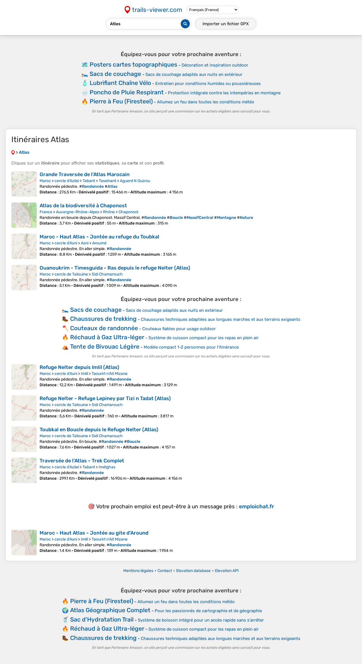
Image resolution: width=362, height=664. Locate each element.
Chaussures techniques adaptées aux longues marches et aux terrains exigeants (220, 319)
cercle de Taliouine (71, 274)
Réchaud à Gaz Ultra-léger (107, 337)
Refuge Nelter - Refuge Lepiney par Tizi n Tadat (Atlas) (105, 398)
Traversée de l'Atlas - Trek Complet (82, 461)
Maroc (45, 180)
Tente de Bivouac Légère (104, 346)
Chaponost (128, 212)
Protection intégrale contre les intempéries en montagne (224, 92)
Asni (85, 243)
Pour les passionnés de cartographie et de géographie (208, 610)
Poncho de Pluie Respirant (127, 92)
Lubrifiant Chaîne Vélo (120, 82)
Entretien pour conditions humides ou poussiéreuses (208, 83)
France (46, 212)
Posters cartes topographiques (133, 64)
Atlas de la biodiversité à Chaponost (83, 205)
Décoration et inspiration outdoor (215, 65)
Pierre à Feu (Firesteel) (121, 101)
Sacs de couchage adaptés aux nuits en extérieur (193, 74)
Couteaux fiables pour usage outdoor (179, 328)
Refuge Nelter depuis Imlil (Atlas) (79, 367)
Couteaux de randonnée (104, 328)
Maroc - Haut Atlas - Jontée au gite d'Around (94, 533)
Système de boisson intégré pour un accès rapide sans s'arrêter (201, 620)
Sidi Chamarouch (107, 274)
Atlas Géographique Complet (110, 610)
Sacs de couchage (115, 73)
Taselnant (107, 180)
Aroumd (99, 243)
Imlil (84, 373)
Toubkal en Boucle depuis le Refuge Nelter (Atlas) (99, 429)
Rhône (109, 212)
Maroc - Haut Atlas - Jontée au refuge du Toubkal (99, 237)
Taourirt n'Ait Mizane (110, 373)
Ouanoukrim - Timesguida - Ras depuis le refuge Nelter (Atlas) (115, 268)
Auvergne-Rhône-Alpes (77, 212)
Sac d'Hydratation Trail (101, 619)
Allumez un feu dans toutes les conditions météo (205, 101)
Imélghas (107, 467)
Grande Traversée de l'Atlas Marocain (85, 174)
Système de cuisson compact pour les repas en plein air (203, 337)
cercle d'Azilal (67, 180)
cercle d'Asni (66, 243)
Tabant (89, 180)
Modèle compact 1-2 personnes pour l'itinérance (191, 347)
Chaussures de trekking (103, 318)
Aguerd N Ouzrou (135, 180)
